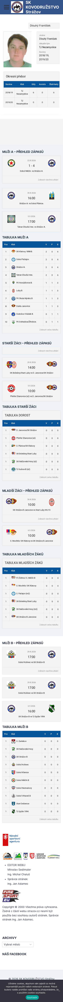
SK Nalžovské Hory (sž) (26, 461)
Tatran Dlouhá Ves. (24, 275)
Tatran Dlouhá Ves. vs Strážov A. (31, 227)
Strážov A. (20, 267)
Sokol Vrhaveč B (23, 796)
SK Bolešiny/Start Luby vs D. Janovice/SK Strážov (31, 373)
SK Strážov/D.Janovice (26, 617)
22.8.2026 (31, 160)
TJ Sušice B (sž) (23, 469)
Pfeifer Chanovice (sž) (26, 438)
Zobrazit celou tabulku (48, 330)
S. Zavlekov (21, 741)
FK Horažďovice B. (24, 283)
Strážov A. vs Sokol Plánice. (31, 203)
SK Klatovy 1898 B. (24, 251)
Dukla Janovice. (23, 306)
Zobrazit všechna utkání (48, 180)
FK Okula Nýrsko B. (24, 298)
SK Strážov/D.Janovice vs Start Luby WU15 (31, 510)
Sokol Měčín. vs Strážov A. (31, 171)
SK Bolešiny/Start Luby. (26, 601)
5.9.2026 (31, 216)
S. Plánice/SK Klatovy (25, 446)
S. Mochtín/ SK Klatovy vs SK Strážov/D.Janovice (31, 541)
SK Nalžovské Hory (24, 749)
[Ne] (59, 990)
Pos (6, 244)
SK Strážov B (22, 757)
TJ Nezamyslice (47, 47)
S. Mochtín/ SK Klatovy (26, 586)
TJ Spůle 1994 (22, 811)
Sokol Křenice (22, 772)
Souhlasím (32, 997)
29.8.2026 (31, 362)
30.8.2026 (31, 193)
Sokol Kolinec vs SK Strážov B (31, 662)
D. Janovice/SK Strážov (26, 430)
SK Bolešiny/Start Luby (26, 453)
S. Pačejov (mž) (23, 593)
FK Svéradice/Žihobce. (26, 322)
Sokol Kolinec (22, 764)
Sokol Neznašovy (24, 788)
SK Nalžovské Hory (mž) (26, 609)
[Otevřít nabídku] (6, 7)
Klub (13, 244)
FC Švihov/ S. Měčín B (25, 578)
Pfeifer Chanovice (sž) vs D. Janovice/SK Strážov (31, 396)
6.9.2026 (31, 530)
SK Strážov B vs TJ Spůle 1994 (32, 716)
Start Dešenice (22, 803)
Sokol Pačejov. (22, 259)
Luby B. (19, 290)
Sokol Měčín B (22, 780)
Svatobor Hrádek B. (24, 314)
